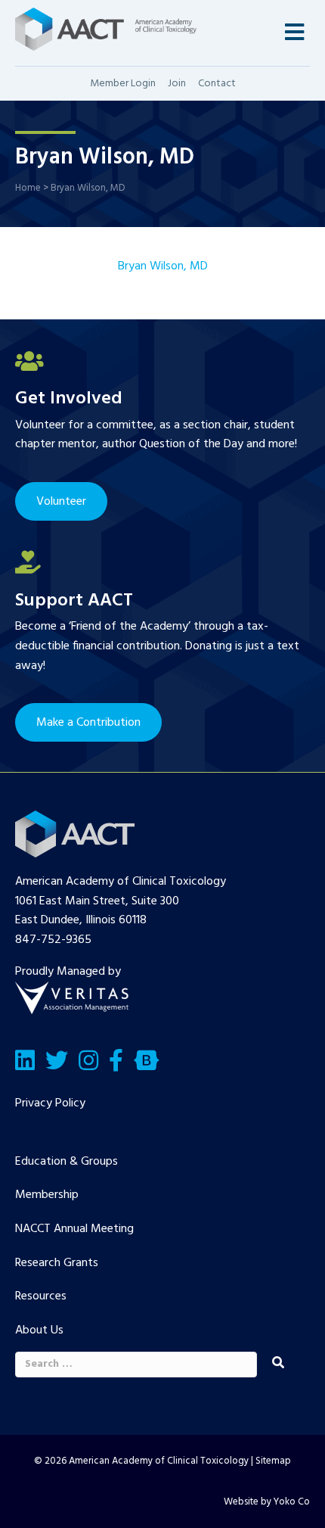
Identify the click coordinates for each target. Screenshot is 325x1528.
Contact (217, 83)
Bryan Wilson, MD (163, 266)
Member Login (123, 83)
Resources (41, 1296)
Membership (47, 1195)
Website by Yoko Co (267, 1502)
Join (177, 83)
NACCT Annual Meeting (74, 1229)
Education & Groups (66, 1162)
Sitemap (273, 1461)
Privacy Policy (50, 1103)
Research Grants (56, 1263)
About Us (39, 1330)
